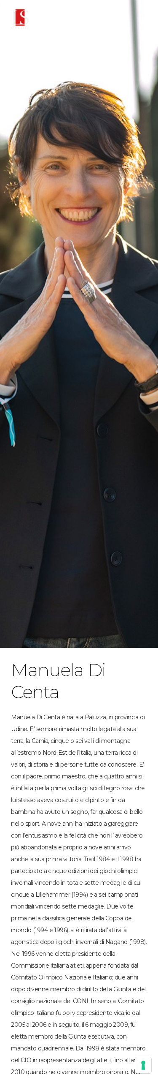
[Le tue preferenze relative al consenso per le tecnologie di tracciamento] (143, 1065)
